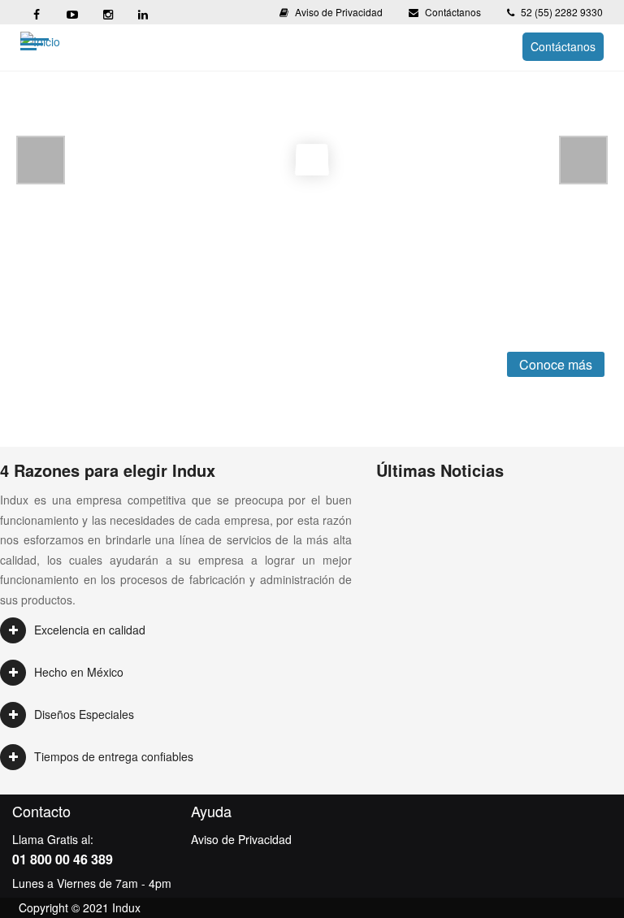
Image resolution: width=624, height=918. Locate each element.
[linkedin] (143, 12)
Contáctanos (453, 12)
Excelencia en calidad (89, 629)
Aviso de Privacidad (339, 12)
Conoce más (555, 364)
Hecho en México (79, 672)
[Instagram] (107, 12)
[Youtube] (71, 12)
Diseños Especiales (84, 714)
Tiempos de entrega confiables (113, 756)
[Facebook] (36, 12)
